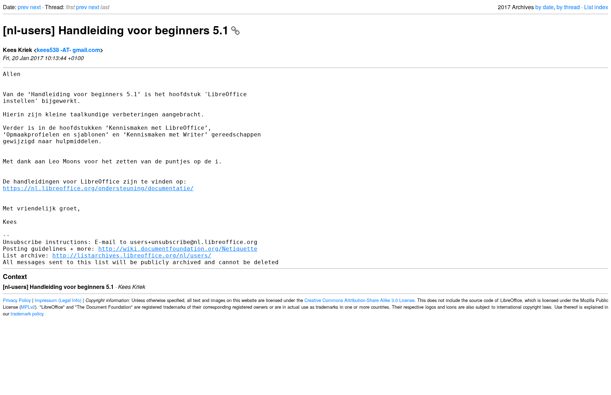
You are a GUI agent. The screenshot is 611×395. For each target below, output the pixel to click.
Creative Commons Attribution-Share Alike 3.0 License (359, 300)
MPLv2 (28, 306)
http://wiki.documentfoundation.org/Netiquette (177, 248)
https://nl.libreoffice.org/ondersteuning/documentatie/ (98, 188)
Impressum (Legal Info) (58, 300)
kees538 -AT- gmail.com (68, 50)
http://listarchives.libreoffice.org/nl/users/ (131, 255)
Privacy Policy (17, 300)
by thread (568, 7)
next (35, 7)
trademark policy (27, 313)
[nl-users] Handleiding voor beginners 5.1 (116, 30)
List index (596, 7)
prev (23, 7)
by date (544, 7)
